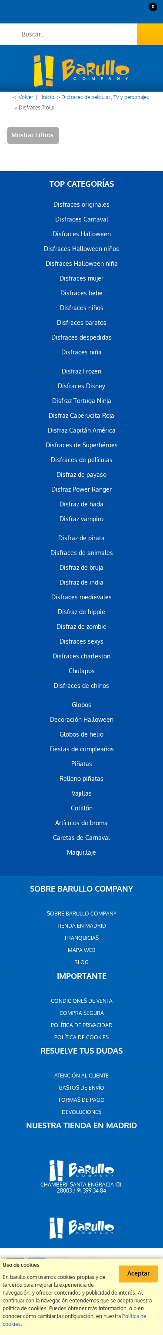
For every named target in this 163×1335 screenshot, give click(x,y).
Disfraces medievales (81, 597)
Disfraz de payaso (81, 474)
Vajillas (82, 793)
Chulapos (82, 671)
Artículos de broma (81, 823)
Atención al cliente (81, 1075)
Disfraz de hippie (81, 612)
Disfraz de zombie (81, 626)
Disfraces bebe (81, 293)
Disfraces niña (81, 352)
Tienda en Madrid (81, 925)
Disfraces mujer (81, 278)
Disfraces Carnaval (81, 219)
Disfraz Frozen (81, 371)
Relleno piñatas (81, 778)
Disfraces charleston (81, 656)
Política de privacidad (82, 1025)
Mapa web (82, 950)
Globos (81, 705)
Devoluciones (81, 1112)
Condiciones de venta (82, 1001)
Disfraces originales (81, 204)
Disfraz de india (81, 582)
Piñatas (81, 764)
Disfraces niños (81, 308)
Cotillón (82, 808)
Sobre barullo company (81, 913)
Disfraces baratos (81, 322)
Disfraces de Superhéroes (82, 445)
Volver (25, 97)
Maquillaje (81, 852)
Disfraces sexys (81, 641)
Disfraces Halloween (82, 234)
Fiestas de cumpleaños (82, 749)
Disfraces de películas (82, 460)
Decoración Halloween (81, 719)
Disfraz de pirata (81, 538)
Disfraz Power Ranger (81, 489)
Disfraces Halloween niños (81, 249)
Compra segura (82, 1013)
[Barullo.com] (81, 70)
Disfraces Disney (81, 386)
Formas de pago (82, 1100)
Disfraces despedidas (81, 337)
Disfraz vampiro (81, 519)
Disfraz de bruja (81, 567)
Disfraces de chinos (81, 685)
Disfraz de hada (81, 504)
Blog (81, 962)
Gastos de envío (81, 1087)
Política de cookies (81, 1037)
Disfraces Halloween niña (82, 263)
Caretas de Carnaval (81, 837)
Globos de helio (81, 734)
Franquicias (82, 938)
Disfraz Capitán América (82, 430)
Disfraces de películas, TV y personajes (105, 97)
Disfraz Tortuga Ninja (81, 401)
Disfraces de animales (81, 553)
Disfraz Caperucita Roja (81, 415)
